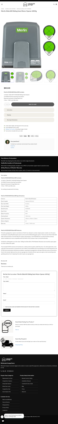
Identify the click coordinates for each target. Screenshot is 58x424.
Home (2, 8)
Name (5, 293)
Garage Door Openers (7, 381)
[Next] (54, 40)
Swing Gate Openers (6, 383)
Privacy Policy (5, 407)
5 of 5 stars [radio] (20, 279)
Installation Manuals (26, 381)
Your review (6, 281)
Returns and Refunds (7, 399)
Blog (23, 386)
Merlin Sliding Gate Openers (24, 8)
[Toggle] (6, 110)
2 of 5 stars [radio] (6, 279)
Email (4, 300)
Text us (17, 329)
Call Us (12, 147)
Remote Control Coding (27, 378)
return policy (10, 129)
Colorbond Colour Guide (27, 383)
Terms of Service (6, 402)
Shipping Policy (19, 344)
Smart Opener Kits (6, 391)
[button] (2, 4)
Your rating (6, 276)
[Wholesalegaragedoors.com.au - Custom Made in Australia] (29, 4)
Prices (23, 389)
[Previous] (4, 40)
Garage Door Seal (6, 389)
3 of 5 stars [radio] (10, 279)
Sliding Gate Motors (10, 8)
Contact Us (4, 410)
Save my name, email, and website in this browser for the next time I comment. (22, 306)
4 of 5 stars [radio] (14, 279)
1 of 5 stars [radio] (3, 279)
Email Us (13, 145)
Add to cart (33, 104)
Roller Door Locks (6, 386)
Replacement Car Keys (7, 378)
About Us (24, 391)
